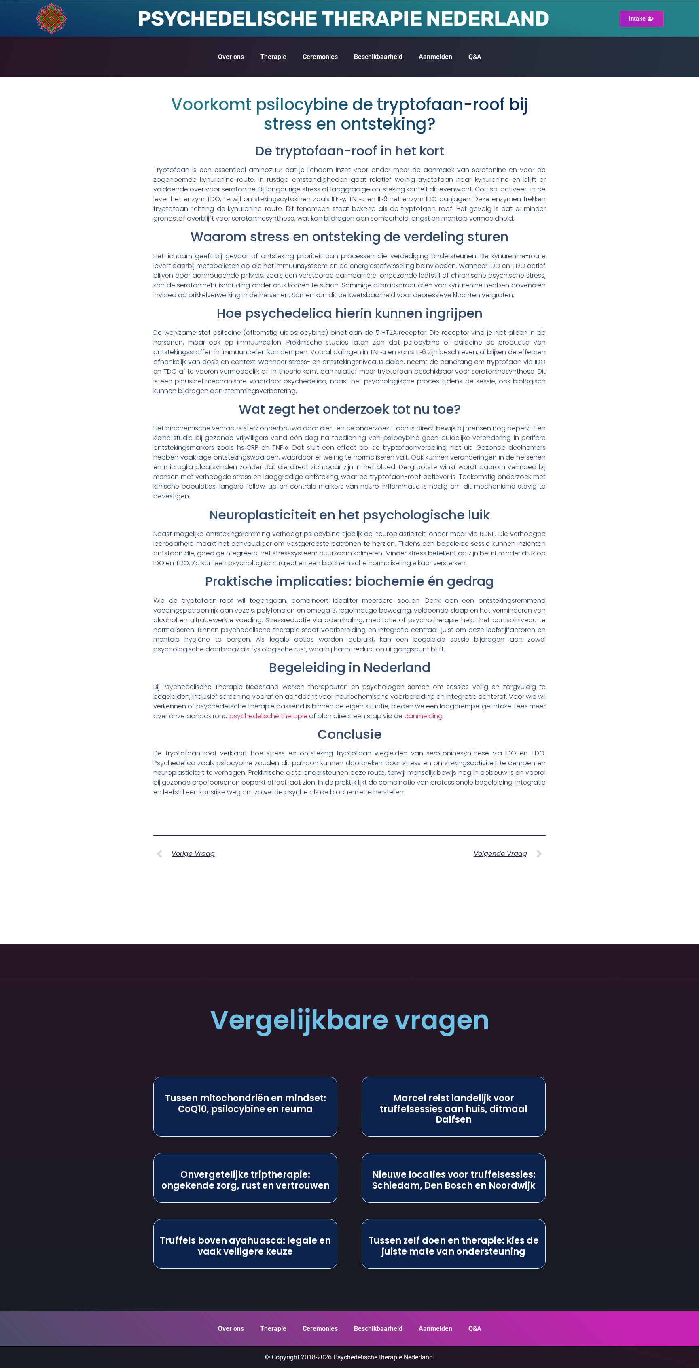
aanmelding (423, 716)
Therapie (273, 57)
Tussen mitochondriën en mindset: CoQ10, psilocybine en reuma (245, 1103)
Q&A (474, 57)
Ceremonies (320, 57)
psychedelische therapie (268, 716)
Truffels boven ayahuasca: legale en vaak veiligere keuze (245, 1245)
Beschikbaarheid (378, 57)
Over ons (231, 57)
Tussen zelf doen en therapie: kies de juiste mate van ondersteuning (454, 1245)
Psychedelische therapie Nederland (343, 18)
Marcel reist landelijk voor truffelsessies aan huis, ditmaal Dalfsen (453, 1109)
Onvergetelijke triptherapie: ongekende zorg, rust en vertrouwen (245, 1179)
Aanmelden (435, 57)
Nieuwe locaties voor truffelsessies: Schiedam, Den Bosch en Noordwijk (454, 1179)
